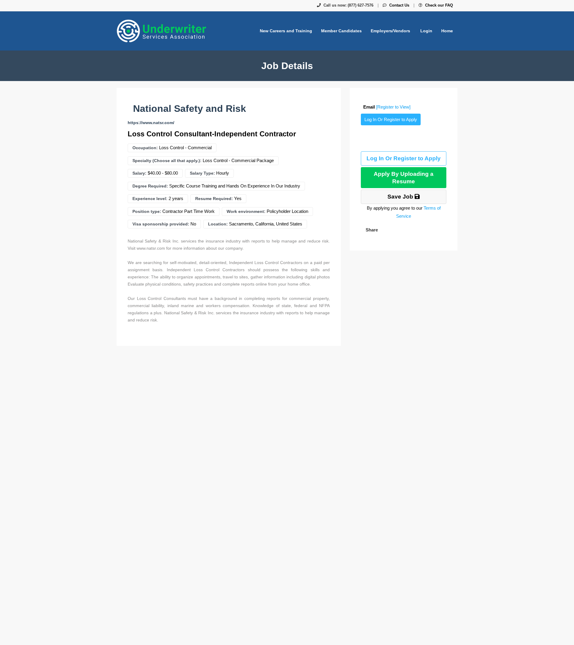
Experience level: (149, 198)
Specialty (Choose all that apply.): (166, 160)
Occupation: (145, 147)
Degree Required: (150, 186)
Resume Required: (214, 198)
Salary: (139, 173)
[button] (371, 230)
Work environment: (246, 211)
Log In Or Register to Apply (390, 119)
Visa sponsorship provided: (160, 224)
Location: (218, 224)
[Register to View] (393, 106)
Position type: (146, 211)
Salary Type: (202, 173)
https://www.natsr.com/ (151, 122)
